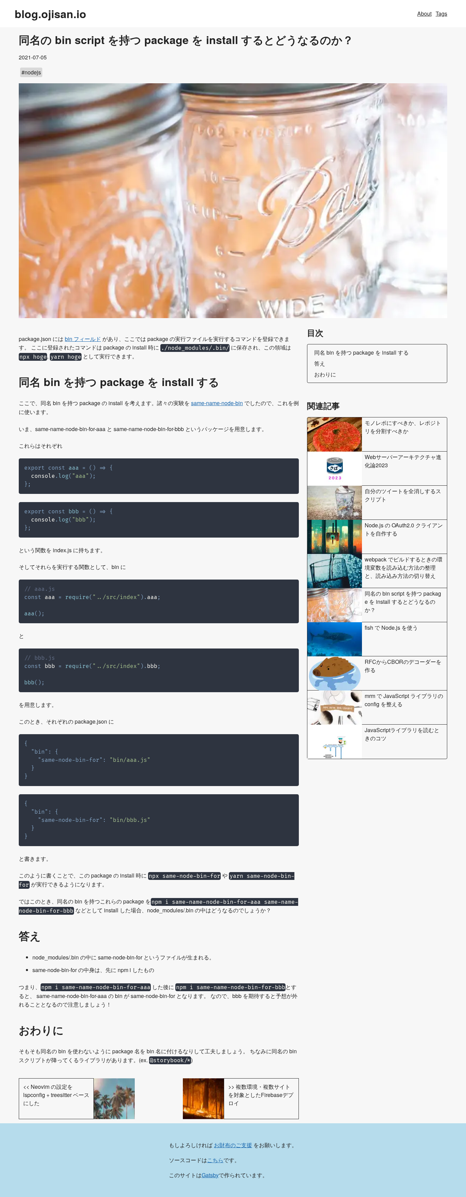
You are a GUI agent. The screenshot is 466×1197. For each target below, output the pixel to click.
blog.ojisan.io (50, 14)
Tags (441, 13)
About (424, 13)
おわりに (325, 374)
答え (319, 363)
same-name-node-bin (217, 403)
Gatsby (210, 1175)
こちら (215, 1160)
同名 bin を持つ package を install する (361, 352)
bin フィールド (83, 339)
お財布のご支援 (233, 1145)
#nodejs (31, 72)
